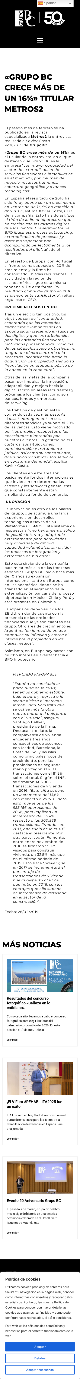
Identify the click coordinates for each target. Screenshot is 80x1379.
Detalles (40, 1358)
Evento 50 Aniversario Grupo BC (34, 1200)
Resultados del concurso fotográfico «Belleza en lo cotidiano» (28, 1003)
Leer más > (13, 1039)
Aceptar (40, 1346)
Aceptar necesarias (40, 1370)
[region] (40, 1325)
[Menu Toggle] (40, 40)
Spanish (50, 3)
